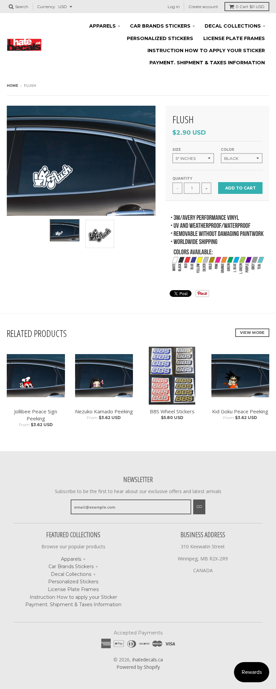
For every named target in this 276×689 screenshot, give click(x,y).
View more (252, 332)
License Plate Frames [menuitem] (234, 38)
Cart (250, 6)
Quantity (182, 178)
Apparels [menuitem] (102, 26)
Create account (203, 6)
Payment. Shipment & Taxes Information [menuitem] (207, 63)
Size (176, 149)
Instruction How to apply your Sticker (73, 597)
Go (199, 506)
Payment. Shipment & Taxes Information (73, 604)
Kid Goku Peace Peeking (240, 411)
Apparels (71, 559)
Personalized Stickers (73, 582)
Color (227, 149)
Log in (174, 6)
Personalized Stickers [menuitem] (160, 38)
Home (12, 85)
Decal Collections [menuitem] (233, 26)
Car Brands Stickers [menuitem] (160, 26)
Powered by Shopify (138, 667)
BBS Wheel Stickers (172, 411)
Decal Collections (71, 574)
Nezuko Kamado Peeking (104, 411)
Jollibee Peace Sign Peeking (35, 415)
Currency (46, 6)
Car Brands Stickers (71, 566)
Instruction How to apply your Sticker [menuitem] (206, 50)
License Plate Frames (73, 589)
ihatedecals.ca (147, 659)
